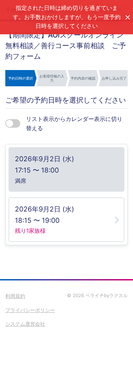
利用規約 (15, 296)
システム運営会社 (25, 324)
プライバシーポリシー (30, 310)
